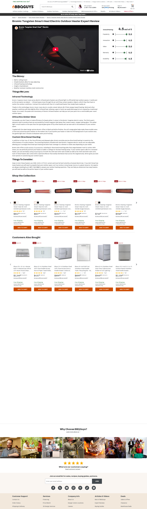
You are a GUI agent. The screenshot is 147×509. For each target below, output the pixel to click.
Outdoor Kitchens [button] (37, 11)
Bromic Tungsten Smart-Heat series (23, 100)
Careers (70, 506)
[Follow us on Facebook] (53, 488)
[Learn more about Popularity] (113, 34)
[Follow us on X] (60, 488)
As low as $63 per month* (61, 216)
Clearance (124, 503)
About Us (71, 499)
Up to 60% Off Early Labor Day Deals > (73, 14)
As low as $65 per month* (102, 216)
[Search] (72, 6)
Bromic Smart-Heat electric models (41, 107)
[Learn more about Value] (113, 46)
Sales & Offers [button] (128, 11)
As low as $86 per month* (102, 278)
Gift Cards (109, 1)
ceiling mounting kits (36, 152)
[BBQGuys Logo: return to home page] (25, 7)
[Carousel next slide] (136, 202)
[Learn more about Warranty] (113, 52)
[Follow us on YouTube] (67, 488)
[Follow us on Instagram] (73, 488)
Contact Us (15, 499)
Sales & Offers (125, 499)
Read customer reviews (72, 469)
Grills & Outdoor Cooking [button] (20, 11)
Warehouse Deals (126, 506)
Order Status (16, 503)
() (23, 211)
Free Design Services (76, 1)
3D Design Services (49, 506)
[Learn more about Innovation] (113, 40)
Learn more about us (72, 432)
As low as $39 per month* (40, 278)
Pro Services (87, 1)
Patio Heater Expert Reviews (36, 17)
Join (97, 481)
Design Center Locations (98, 1)
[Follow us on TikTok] (87, 488)
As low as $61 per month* (81, 216)
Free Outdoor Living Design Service (66, 165)
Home (13, 17)
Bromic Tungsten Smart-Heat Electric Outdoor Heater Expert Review (66, 17)
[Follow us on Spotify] (94, 488)
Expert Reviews (22, 17)
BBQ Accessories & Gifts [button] (89, 11)
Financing (46, 499)
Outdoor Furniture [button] (52, 11)
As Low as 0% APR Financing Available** (58, 1)
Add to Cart (22, 227)
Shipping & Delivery (18, 506)
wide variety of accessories (34, 147)
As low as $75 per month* (40, 216)
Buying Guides (99, 506)
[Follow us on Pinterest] (80, 488)
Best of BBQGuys (100, 499)
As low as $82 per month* (61, 278)
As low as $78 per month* (20, 278)
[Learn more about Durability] (113, 59)
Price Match (47, 503)
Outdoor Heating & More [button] (69, 11)
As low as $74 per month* (20, 216)
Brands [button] (103, 11)
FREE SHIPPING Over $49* (21, 2)
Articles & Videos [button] (114, 11)
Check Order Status (119, 1)
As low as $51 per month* (122, 216)
